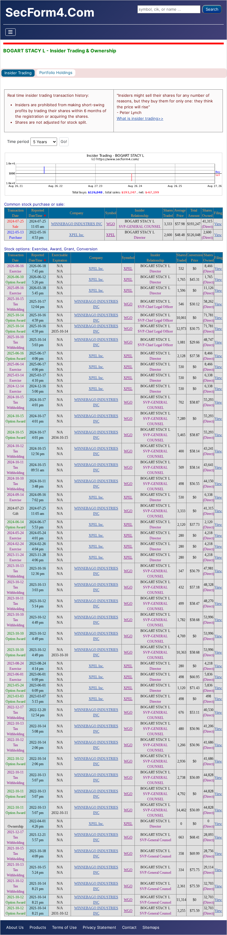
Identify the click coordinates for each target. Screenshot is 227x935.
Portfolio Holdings (55, 72)
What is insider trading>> (140, 118)
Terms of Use (64, 927)
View (218, 224)
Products (38, 927)
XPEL (110, 235)
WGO (110, 224)
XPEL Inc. (76, 235)
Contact (129, 927)
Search (212, 9)
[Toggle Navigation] (10, 32)
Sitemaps (150, 927)
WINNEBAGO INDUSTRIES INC (76, 224)
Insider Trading (18, 72)
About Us (15, 927)
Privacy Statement (99, 927)
